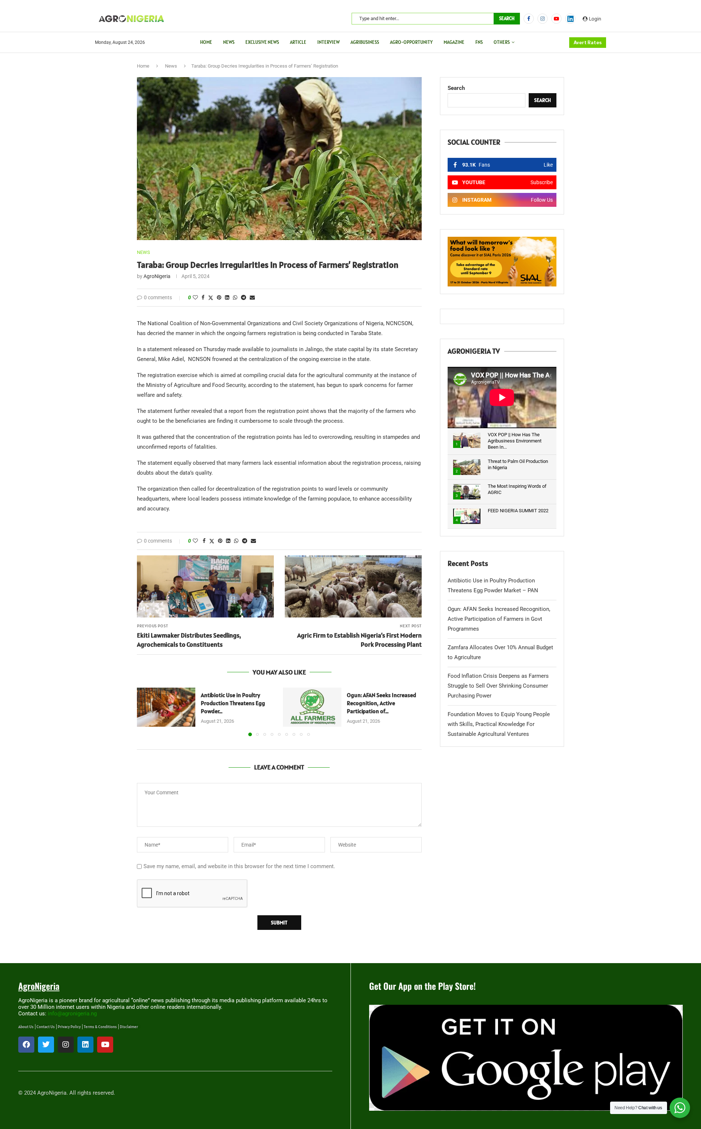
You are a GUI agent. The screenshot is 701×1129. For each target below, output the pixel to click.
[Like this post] (195, 297)
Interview (328, 42)
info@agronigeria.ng (72, 1013)
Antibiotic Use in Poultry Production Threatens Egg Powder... (233, 703)
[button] (147, 712)
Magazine (454, 42)
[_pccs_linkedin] (570, 19)
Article (298, 42)
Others (502, 42)
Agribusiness (364, 42)
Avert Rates (588, 42)
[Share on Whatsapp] (235, 297)
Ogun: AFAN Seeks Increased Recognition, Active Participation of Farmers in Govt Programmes (499, 619)
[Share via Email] (252, 297)
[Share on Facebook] (203, 297)
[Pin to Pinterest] (219, 297)
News (228, 42)
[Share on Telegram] (243, 297)
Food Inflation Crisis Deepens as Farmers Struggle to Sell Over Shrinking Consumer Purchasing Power (498, 686)
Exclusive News (262, 42)
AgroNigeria (157, 276)
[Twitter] (46, 1045)
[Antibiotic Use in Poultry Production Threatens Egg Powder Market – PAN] (166, 707)
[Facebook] (529, 19)
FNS (479, 42)
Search (506, 18)
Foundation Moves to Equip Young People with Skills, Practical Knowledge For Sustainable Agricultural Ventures (499, 724)
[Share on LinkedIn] (227, 297)
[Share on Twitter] (210, 297)
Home (206, 42)
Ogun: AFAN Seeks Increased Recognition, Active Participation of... (381, 703)
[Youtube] (556, 19)
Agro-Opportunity (411, 42)
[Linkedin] (85, 1045)
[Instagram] (542, 19)
